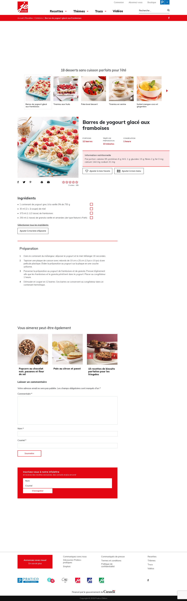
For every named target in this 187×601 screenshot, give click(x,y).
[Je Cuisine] (29, 7)
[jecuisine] (78, 580)
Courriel (22, 440)
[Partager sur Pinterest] (30, 182)
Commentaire (25, 393)
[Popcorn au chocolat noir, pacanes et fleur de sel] (33, 349)
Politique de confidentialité (108, 565)
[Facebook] (168, 18)
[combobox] (152, 10)
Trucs (99, 11)
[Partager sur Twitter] (24, 182)
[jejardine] (101, 580)
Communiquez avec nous (75, 556)
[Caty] (65, 580)
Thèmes (79, 11)
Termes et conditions (111, 560)
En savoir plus (35, 562)
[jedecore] (90, 580)
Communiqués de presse (113, 556)
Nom (21, 428)
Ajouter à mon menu (131, 171)
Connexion (119, 2)
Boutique (151, 2)
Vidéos (118, 11)
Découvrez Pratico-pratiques (72, 561)
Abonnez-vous (136, 2)
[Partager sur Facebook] (18, 182)
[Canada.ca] (109, 591)
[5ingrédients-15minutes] (51, 580)
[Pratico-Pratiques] (29, 580)
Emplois (67, 566)
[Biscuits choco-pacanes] (102, 349)
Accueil (21, 18)
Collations (38, 18)
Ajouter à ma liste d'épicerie (33, 231)
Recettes (56, 11)
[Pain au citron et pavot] (67, 349)
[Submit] (167, 10)
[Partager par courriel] (48, 182)
